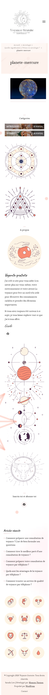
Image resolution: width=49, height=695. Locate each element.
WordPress (30, 686)
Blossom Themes (36, 682)
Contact (24, 691)
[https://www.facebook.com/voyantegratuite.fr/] (24, 504)
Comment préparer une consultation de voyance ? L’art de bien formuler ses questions (25, 541)
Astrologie (27, 45)
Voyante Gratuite (27, 675)
